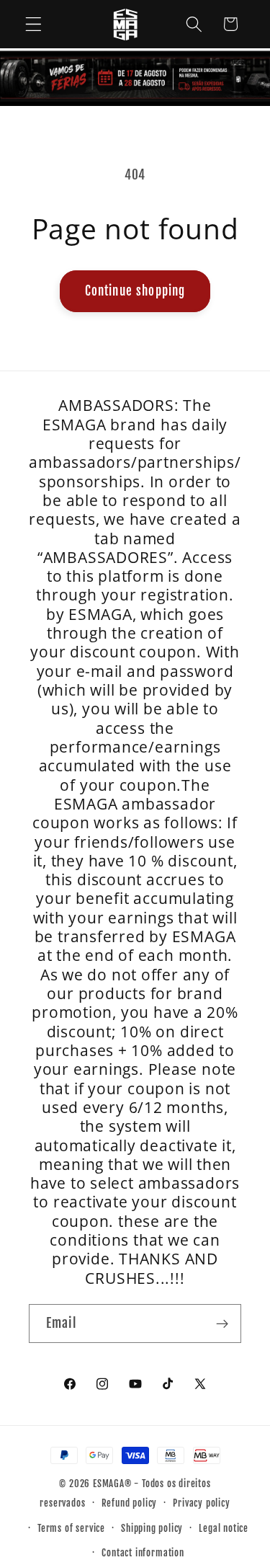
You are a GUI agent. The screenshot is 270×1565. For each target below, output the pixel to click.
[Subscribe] (222, 1323)
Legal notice (223, 1528)
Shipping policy (152, 1528)
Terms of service (71, 1528)
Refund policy (129, 1503)
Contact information (143, 1553)
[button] (33, 24)
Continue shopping (135, 290)
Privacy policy (201, 1503)
